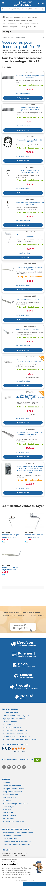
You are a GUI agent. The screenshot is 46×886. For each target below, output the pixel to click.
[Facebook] (4, 767)
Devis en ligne (8, 806)
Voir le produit (24, 94)
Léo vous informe (10, 838)
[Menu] (3, 3)
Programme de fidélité (12, 791)
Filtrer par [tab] (7, 31)
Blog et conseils (9, 815)
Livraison (6, 783)
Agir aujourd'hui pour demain (15, 718)
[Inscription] (37, 760)
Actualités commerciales (13, 821)
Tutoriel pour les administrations (16, 736)
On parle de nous (10, 721)
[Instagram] (24, 767)
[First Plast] (3, 542)
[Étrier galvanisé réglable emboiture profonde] (11, 521)
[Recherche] (43, 9)
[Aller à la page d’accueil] (4, 18)
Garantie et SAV (9, 797)
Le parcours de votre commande (17, 841)
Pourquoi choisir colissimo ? (14, 788)
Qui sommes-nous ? (11, 713)
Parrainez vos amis (11, 794)
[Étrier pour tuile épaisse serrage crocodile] (34, 521)
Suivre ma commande (12, 836)
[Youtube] (19, 767)
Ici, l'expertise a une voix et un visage (18, 833)
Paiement (7, 809)
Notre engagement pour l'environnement (20, 739)
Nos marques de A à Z (12, 727)
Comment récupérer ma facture (16, 844)
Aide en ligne (8, 812)
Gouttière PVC (33, 18)
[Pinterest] (14, 767)
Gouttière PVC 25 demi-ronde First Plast (17, 21)
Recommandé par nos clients (15, 803)
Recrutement (8, 818)
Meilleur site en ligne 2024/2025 (16, 715)
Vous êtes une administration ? (16, 733)
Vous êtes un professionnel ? (15, 730)
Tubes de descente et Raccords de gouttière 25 (21, 24)
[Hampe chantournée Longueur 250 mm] (11, 554)
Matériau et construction (16, 18)
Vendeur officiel (9, 724)
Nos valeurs (7, 800)
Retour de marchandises (13, 786)
